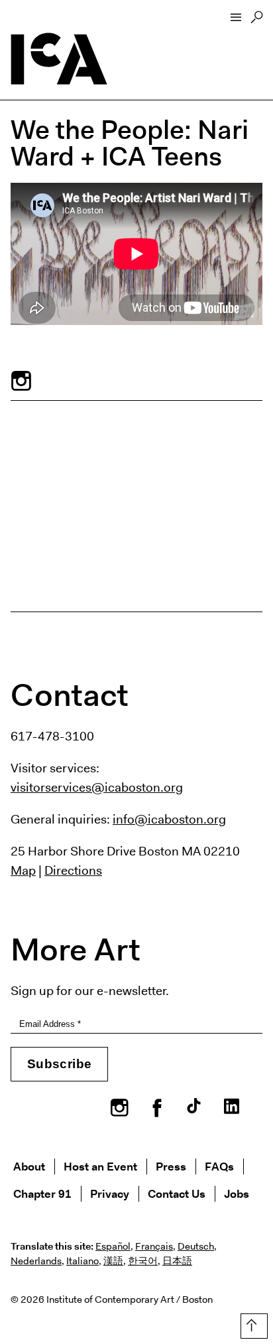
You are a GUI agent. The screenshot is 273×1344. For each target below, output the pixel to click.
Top (251, 1323)
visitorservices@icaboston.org (97, 787)
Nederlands (36, 1261)
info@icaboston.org (169, 819)
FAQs (219, 1166)
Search (257, 21)
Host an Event (100, 1166)
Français (154, 1246)
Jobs (236, 1193)
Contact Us (176, 1193)
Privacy (109, 1193)
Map (23, 870)
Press (171, 1166)
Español (113, 1246)
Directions (73, 870)
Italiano (82, 1261)
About (29, 1166)
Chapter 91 (42, 1193)
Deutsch (196, 1246)
